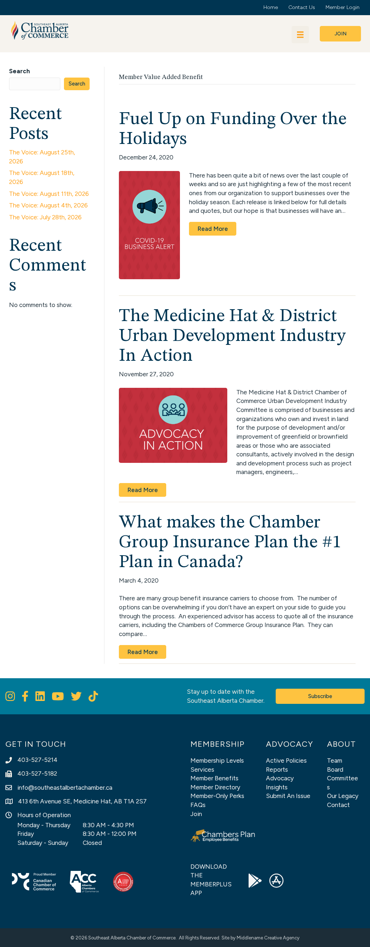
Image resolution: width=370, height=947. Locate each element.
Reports (277, 769)
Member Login (343, 7)
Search (19, 71)
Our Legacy (342, 795)
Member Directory (215, 787)
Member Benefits (214, 778)
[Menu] (300, 34)
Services (202, 769)
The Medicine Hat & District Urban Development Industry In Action (232, 336)
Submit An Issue (288, 795)
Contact (338, 804)
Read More (212, 228)
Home (270, 7)
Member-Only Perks (217, 795)
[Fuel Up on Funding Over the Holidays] (149, 224)
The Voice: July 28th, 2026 (45, 217)
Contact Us (301, 7)
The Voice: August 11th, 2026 (49, 193)
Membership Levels (217, 760)
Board (335, 769)
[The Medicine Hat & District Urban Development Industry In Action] (173, 424)
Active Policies (286, 760)
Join (196, 813)
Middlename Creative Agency (268, 938)
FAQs (198, 804)
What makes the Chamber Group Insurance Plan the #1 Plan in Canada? (230, 542)
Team (334, 760)
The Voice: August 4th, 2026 (48, 205)
